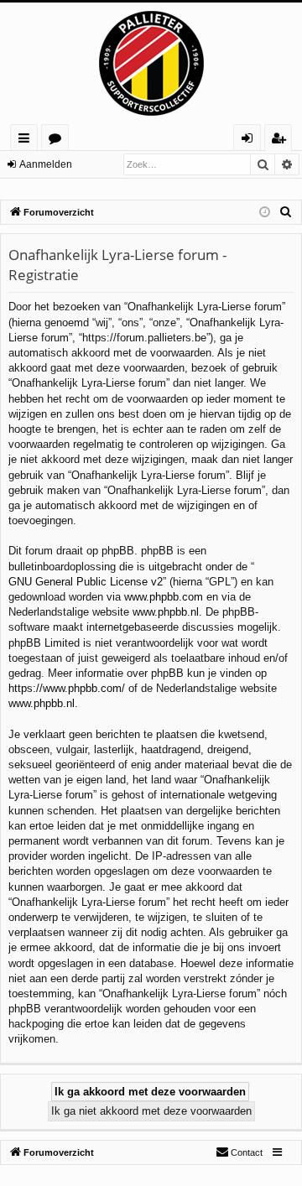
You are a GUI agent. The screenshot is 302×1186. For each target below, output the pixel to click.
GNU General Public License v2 (85, 581)
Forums (58, 140)
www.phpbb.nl (166, 612)
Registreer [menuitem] (282, 140)
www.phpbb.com (163, 596)
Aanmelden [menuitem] (250, 140)
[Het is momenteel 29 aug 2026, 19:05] (264, 212)
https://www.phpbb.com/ (66, 688)
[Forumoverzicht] (151, 63)
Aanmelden (45, 164)
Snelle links (27, 140)
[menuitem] (286, 212)
